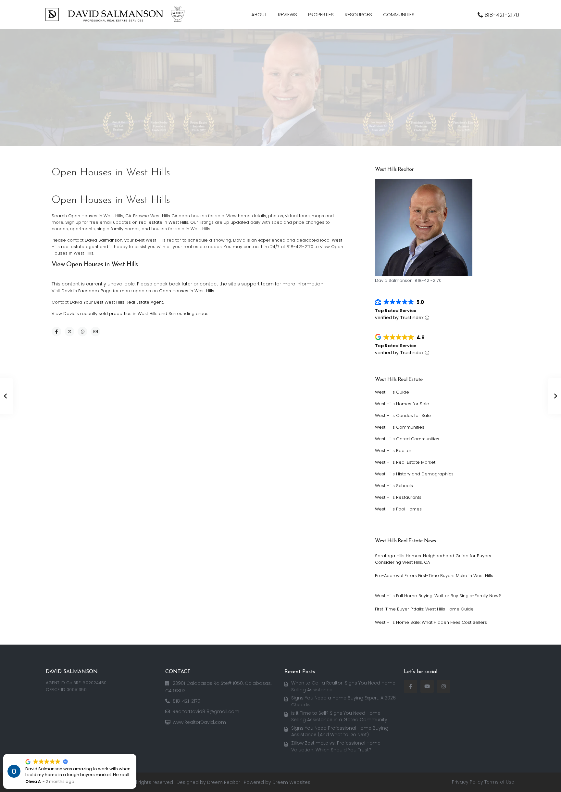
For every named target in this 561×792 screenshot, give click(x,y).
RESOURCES (358, 14)
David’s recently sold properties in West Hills (110, 313)
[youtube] (427, 686)
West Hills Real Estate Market (405, 462)
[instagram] (443, 686)
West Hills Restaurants (398, 497)
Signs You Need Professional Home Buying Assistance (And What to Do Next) (339, 731)
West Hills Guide (392, 392)
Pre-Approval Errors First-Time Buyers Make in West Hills (434, 575)
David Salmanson (103, 240)
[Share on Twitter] (69, 331)
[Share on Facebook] (56, 331)
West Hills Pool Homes (398, 509)
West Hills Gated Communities (407, 439)
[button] (136, 754)
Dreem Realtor (223, 782)
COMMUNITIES (399, 14)
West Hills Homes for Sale (402, 404)
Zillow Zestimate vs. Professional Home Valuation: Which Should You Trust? (335, 746)
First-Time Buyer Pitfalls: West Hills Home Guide (424, 609)
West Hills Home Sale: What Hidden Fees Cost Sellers (431, 622)
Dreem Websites (291, 782)
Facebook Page (95, 291)
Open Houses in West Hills (186, 291)
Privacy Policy (467, 782)
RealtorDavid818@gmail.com (206, 711)
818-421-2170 (502, 15)
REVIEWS (287, 14)
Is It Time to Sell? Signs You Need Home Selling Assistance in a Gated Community (339, 716)
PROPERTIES (321, 14)
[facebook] (410, 686)
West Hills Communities (399, 427)
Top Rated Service (395, 311)
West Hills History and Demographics (414, 474)
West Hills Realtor (393, 450)
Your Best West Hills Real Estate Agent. (123, 302)
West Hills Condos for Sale (403, 415)
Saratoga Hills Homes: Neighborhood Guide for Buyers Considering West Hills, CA (433, 559)
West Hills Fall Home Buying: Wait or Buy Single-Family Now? (438, 596)
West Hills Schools (394, 486)
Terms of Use (499, 782)
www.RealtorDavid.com (199, 722)
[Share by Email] (95, 331)
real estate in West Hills (163, 222)
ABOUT (259, 14)
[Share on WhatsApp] (82, 331)
